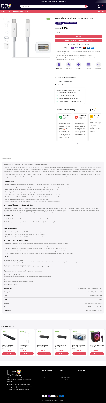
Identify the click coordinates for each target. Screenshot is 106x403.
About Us (46, 375)
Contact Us (46, 379)
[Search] (86, 6)
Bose (3, 348)
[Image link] (14, 372)
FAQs (45, 377)
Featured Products (65, 377)
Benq (73, 348)
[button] (59, 23)
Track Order (82, 375)
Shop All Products (65, 379)
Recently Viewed (65, 375)
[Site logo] (6, 6)
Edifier (21, 348)
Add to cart (78, 36)
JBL (56, 348)
